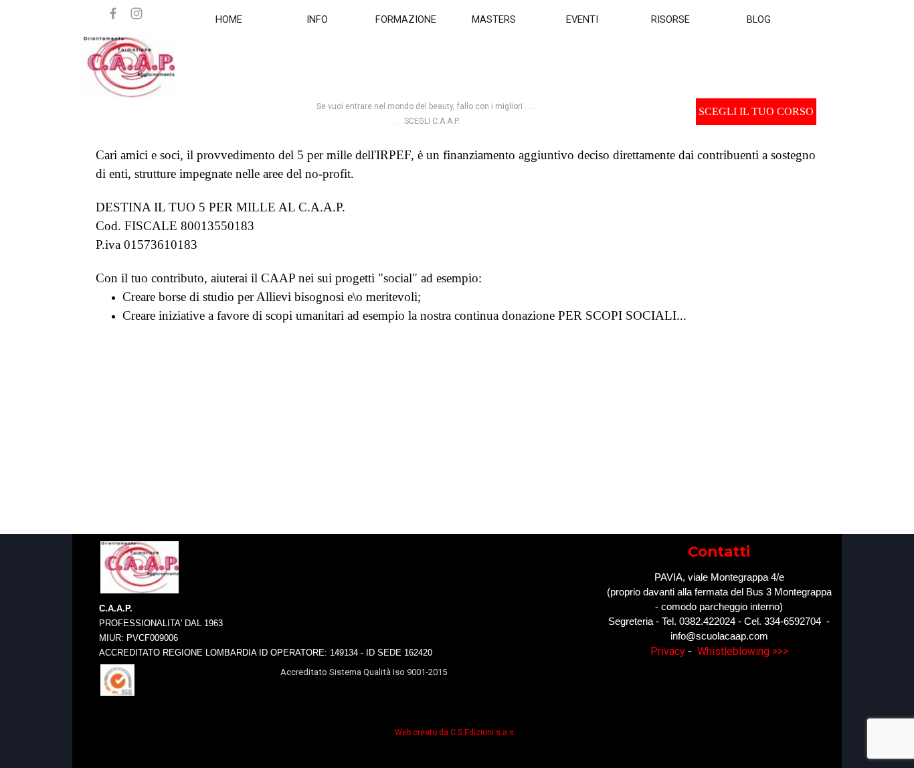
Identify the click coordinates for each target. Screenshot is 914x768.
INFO (317, 19)
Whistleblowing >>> (742, 651)
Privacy (667, 651)
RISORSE (670, 19)
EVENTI (582, 19)
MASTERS (494, 19)
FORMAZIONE (405, 19)
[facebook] (113, 13)
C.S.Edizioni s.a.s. (483, 732)
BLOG (759, 19)
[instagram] (136, 13)
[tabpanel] (425, 113)
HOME (228, 19)
